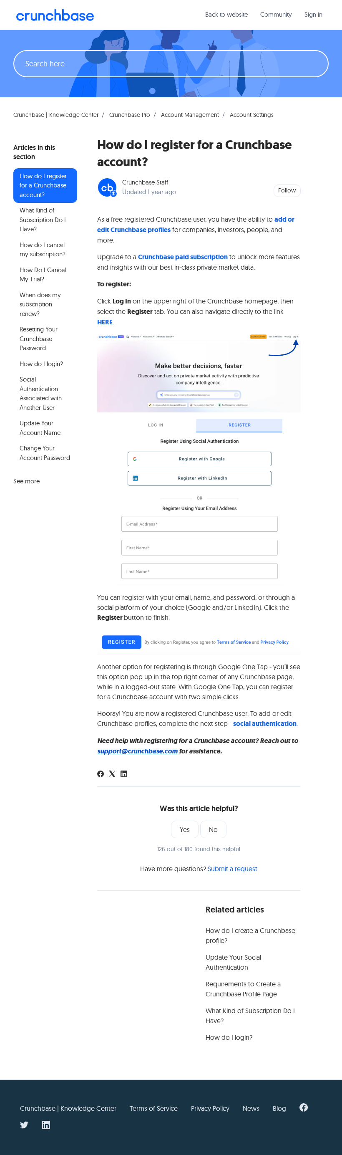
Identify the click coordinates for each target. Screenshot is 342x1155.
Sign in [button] (313, 14)
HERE (105, 322)
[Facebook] (100, 775)
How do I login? (229, 1037)
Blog (279, 1108)
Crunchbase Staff (145, 182)
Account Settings (252, 115)
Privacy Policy (210, 1108)
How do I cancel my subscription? (42, 249)
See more (26, 481)
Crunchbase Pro (129, 115)
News (251, 1108)
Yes (185, 829)
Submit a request (232, 868)
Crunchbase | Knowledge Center (55, 115)
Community (276, 14)
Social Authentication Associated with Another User (41, 393)
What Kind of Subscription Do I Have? (250, 1015)
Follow (287, 190)
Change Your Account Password (45, 453)
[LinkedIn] (124, 775)
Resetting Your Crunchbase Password (39, 338)
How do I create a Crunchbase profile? (250, 935)
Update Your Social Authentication (233, 962)
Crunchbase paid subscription (183, 257)
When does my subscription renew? (40, 304)
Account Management (190, 115)
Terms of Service (154, 1108)
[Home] (55, 15)
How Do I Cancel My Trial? (43, 274)
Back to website (226, 14)
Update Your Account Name (40, 428)
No (213, 829)
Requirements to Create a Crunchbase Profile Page (243, 989)
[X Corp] (112, 775)
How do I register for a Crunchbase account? (43, 185)
